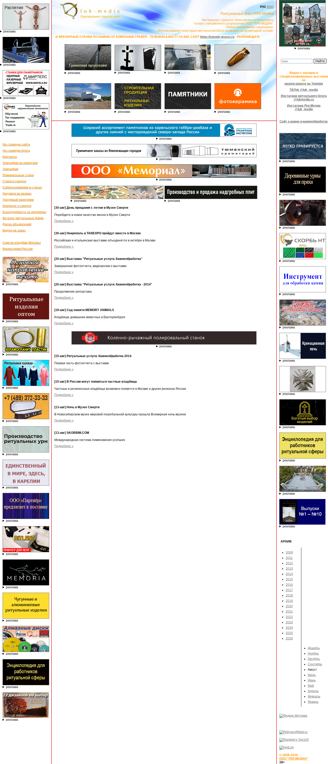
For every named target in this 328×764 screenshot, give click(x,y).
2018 (289, 595)
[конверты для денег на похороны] (26, 717)
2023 (289, 622)
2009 (289, 552)
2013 (289, 568)
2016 (289, 584)
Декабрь (314, 648)
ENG (270, 7)
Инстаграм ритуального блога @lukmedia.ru (304, 97)
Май (311, 686)
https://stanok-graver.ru (187, 37)
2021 (289, 611)
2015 (289, 579)
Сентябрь (315, 664)
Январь (313, 702)
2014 (289, 574)
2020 (289, 606)
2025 (289, 633)
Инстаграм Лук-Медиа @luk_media (304, 107)
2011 (289, 558)
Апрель (313, 691)
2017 (289, 590)
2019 (289, 601)
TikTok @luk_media (304, 90)
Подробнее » (64, 221)
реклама (9, 31)
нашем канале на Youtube (303, 83)
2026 (289, 638)
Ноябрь (313, 653)
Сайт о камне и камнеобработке (304, 121)
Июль (312, 675)
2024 (289, 627)
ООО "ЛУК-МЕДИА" (293, 758)
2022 (289, 617)
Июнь (312, 680)
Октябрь (314, 659)
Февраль (314, 696)
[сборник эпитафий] (302, 523)
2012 (289, 563)
